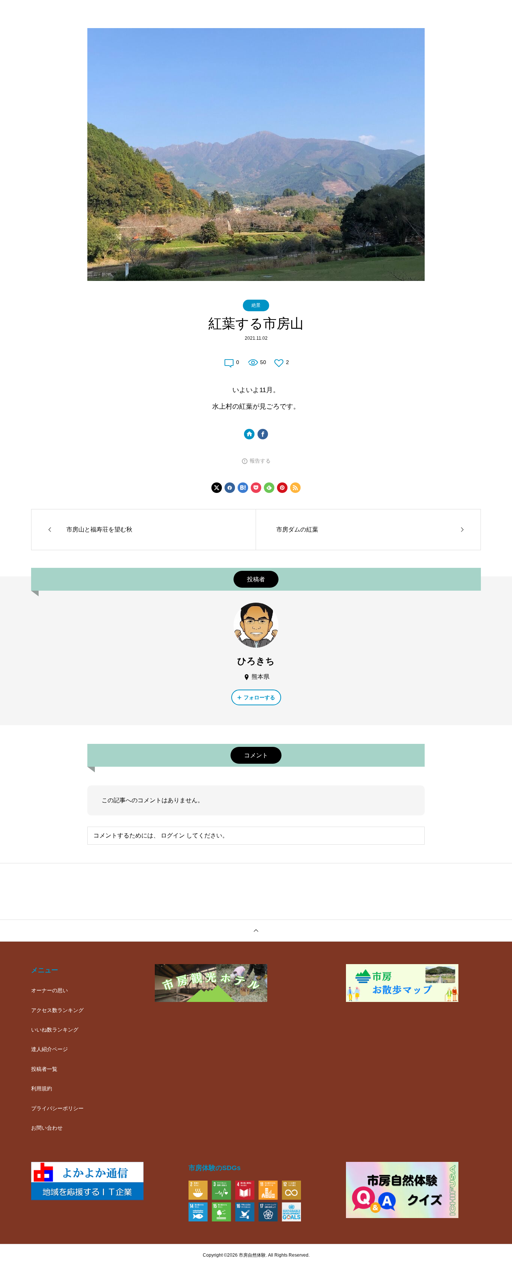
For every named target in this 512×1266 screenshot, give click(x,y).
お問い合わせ (47, 1128)
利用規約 (41, 1088)
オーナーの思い (49, 990)
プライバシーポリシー (57, 1108)
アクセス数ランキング (57, 1010)
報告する (260, 461)
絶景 (256, 305)
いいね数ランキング (54, 1030)
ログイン (173, 835)
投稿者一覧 (44, 1069)
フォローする (259, 697)
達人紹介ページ (49, 1049)
